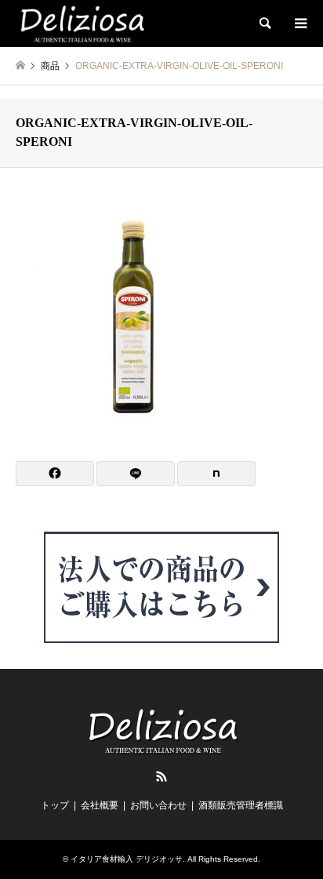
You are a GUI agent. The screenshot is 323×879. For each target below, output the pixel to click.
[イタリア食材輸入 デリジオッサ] (81, 23)
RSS (161, 776)
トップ (55, 805)
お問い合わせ (158, 805)
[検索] (264, 23)
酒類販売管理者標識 (240, 805)
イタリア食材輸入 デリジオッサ (127, 859)
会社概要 (99, 805)
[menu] (299, 23)
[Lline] (135, 473)
